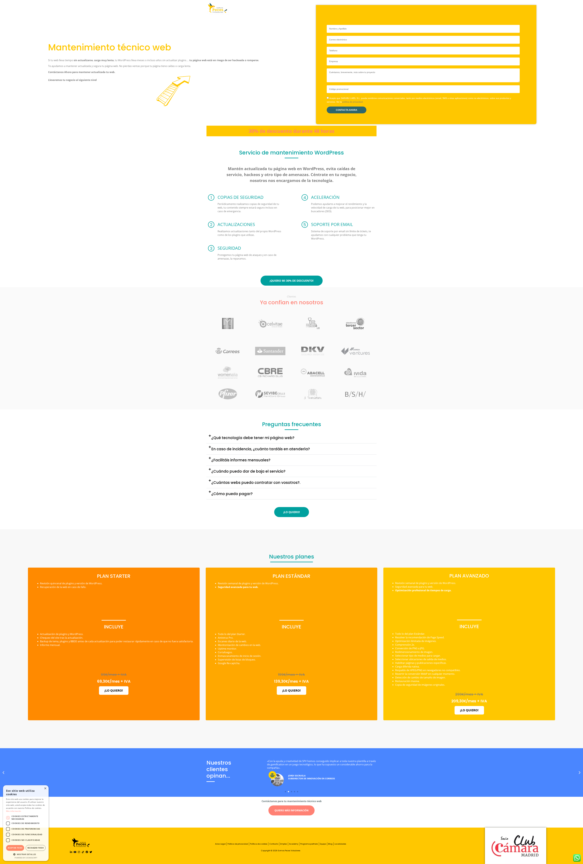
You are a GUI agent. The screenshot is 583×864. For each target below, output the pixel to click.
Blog (330, 844)
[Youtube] (75, 852)
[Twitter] (91, 852)
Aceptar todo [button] (15, 848)
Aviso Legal (220, 844)
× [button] (45, 788)
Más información (13, 811)
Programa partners (309, 844)
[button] (291, 437)
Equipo (323, 844)
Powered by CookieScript (26, 858)
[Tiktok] (83, 852)
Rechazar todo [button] (35, 848)
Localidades (340, 844)
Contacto (273, 844)
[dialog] (26, 823)
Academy (293, 844)
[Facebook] (87, 852)
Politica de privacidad (238, 844)
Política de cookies (258, 844)
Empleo (283, 844)
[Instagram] (79, 852)
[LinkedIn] (71, 852)
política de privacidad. (352, 102)
